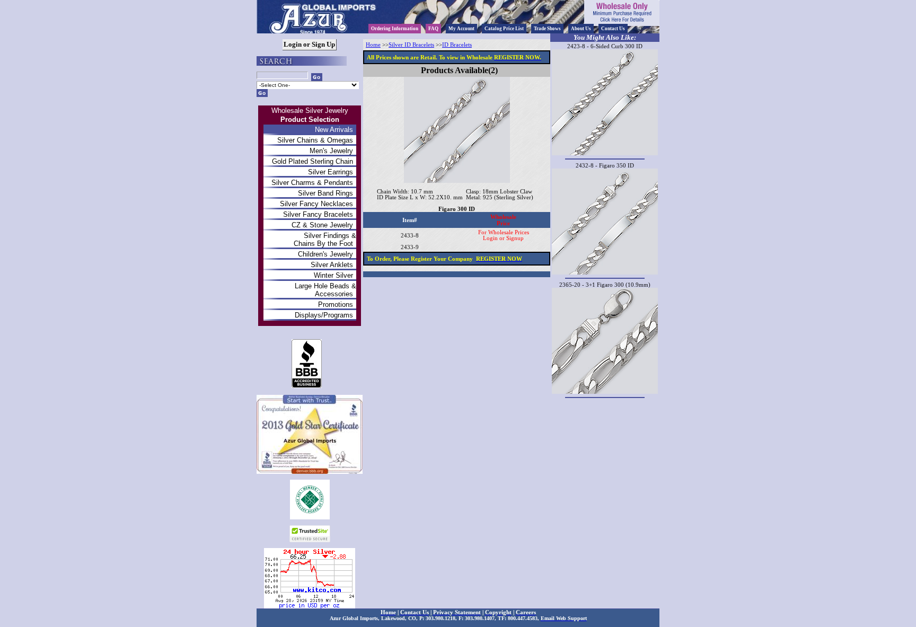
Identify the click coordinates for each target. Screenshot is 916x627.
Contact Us (613, 28)
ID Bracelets (457, 45)
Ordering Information (394, 28)
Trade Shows (547, 28)
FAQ (433, 28)
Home (373, 45)
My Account (461, 28)
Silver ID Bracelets (411, 45)
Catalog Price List (504, 28)
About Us (581, 28)
